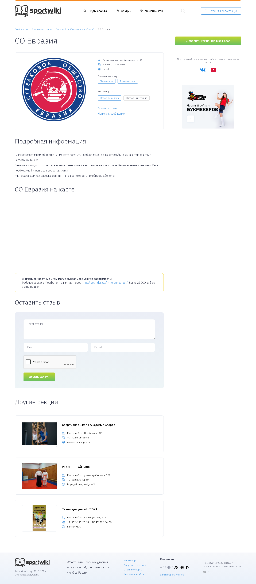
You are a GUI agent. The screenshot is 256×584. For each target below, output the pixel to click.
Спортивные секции (135, 565)
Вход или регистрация (223, 11)
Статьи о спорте (133, 569)
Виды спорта (97, 11)
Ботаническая (127, 81)
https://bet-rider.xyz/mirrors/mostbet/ (105, 282)
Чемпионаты (154, 11)
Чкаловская (106, 81)
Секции (126, 11)
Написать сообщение (111, 113)
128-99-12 (174, 567)
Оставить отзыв (107, 108)
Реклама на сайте (134, 574)
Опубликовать (39, 377)
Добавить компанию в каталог (208, 41)
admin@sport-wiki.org (172, 574)
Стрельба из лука (109, 98)
